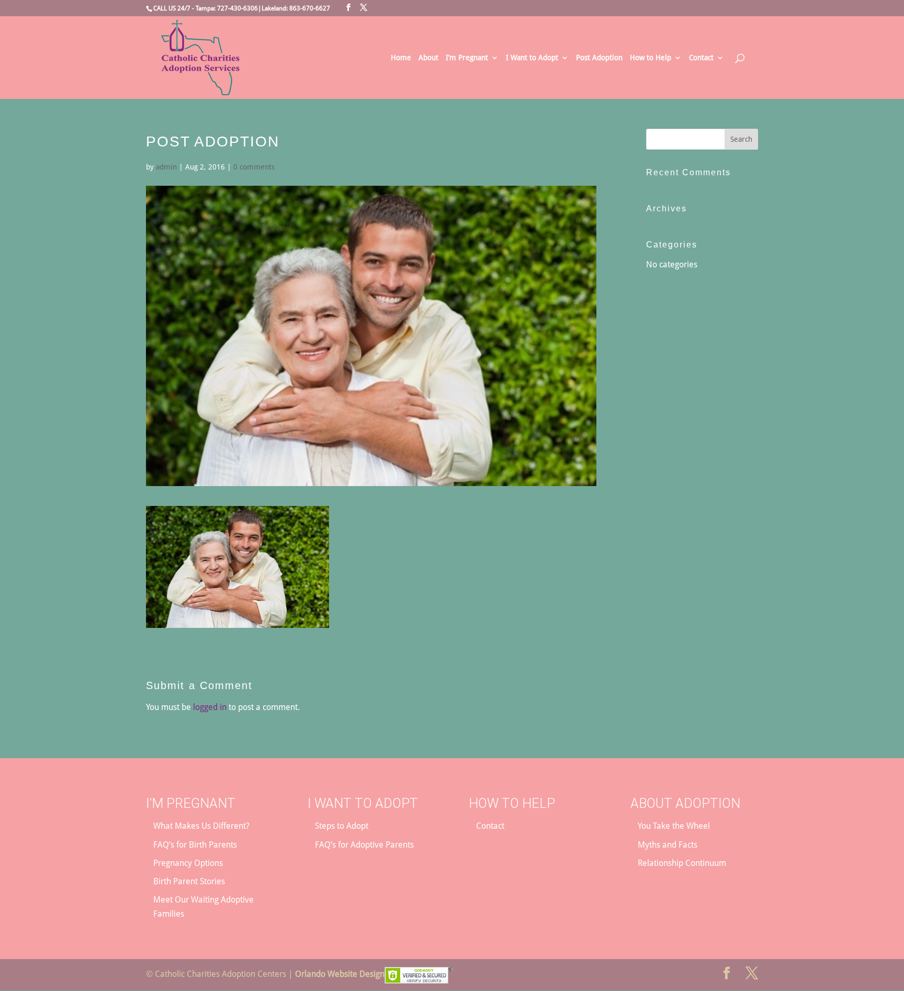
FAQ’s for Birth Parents (195, 845)
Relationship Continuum (682, 863)
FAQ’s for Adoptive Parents (364, 845)
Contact (701, 58)
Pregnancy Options (188, 863)
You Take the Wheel (674, 826)
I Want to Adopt (532, 58)
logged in (210, 707)
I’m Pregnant (467, 58)
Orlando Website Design (340, 974)
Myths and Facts (667, 845)
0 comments (254, 167)
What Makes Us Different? (201, 826)
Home (401, 58)
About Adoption (685, 803)
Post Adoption (599, 58)
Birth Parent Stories (189, 881)
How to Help (650, 58)
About (428, 58)
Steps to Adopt (341, 826)
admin (166, 167)
